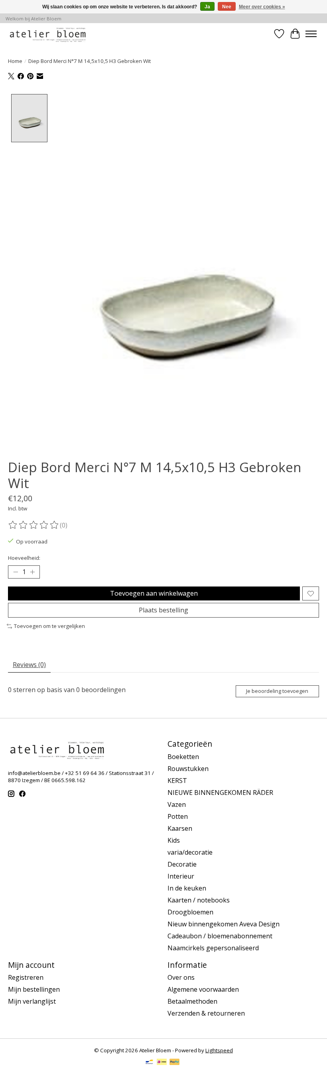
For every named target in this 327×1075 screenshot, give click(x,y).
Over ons (181, 977)
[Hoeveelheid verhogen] (32, 572)
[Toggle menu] (311, 34)
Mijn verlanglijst (32, 1001)
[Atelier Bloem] (47, 34)
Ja (207, 7)
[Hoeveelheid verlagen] (15, 572)
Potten (177, 816)
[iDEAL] (162, 1063)
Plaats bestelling (163, 610)
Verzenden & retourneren (206, 1013)
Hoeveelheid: (24, 557)
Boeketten (183, 756)
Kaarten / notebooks (198, 900)
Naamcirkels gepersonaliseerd (213, 948)
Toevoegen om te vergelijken (49, 626)
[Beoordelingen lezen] (34, 525)
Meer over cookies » (262, 7)
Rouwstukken (188, 768)
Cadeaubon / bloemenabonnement (219, 936)
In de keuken (186, 888)
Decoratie (182, 864)
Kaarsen (179, 828)
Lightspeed (219, 1050)
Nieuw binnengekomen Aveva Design (223, 924)
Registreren (25, 977)
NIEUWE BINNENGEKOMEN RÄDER (220, 792)
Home (15, 61)
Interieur (180, 876)
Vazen (176, 804)
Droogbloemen (190, 912)
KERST (177, 780)
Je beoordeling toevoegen (277, 690)
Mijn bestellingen (34, 989)
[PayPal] (174, 1063)
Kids (173, 840)
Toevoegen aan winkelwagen (154, 593)
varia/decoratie (190, 852)
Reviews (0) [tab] (29, 664)
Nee (226, 7)
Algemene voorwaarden (203, 989)
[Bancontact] (149, 1063)
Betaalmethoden (192, 1001)
